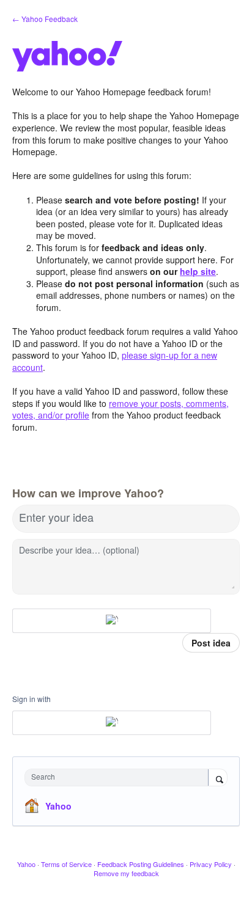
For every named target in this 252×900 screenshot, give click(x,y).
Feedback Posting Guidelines (140, 864)
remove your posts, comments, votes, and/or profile (120, 409)
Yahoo (58, 806)
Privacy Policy (211, 864)
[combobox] (119, 777)
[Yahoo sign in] (111, 621)
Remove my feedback (126, 873)
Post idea (211, 643)
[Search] (218, 778)
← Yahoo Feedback (45, 18)
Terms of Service (66, 864)
